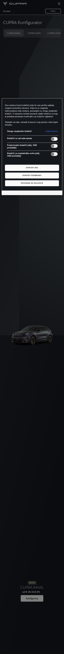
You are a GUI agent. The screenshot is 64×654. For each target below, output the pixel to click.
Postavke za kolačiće (32, 183)
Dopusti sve (32, 168)
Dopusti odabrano (31, 175)
